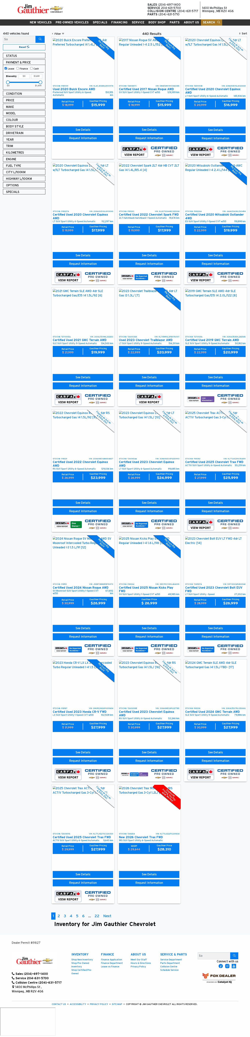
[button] (41, 22)
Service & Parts (173, 954)
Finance (24, 69)
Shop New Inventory (82, 960)
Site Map (117, 1004)
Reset (23, 47)
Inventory (80, 954)
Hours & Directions (141, 963)
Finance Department (112, 963)
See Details (83, 129)
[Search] (40, 39)
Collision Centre (168, 967)
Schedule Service (169, 970)
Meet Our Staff (139, 960)
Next (107, 916)
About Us (138, 954)
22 (97, 916)
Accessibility (78, 1004)
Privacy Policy (138, 967)
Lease (11, 69)
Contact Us (59, 1004)
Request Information (83, 138)
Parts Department (170, 963)
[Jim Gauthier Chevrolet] (40, 8)
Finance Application (111, 960)
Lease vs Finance (110, 967)
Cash (36, 69)
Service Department (171, 960)
